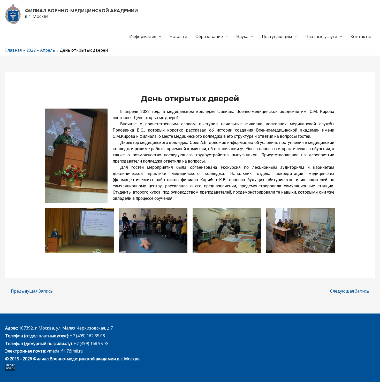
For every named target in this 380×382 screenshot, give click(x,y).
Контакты (361, 36)
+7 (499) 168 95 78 (91, 343)
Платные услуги (321, 36)
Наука (242, 36)
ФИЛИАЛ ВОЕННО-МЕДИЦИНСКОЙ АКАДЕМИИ (81, 10)
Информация (142, 36)
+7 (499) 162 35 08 (87, 336)
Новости (178, 36)
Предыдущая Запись (29, 291)
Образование (209, 36)
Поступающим (277, 36)
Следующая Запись (352, 291)
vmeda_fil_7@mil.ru (65, 351)
